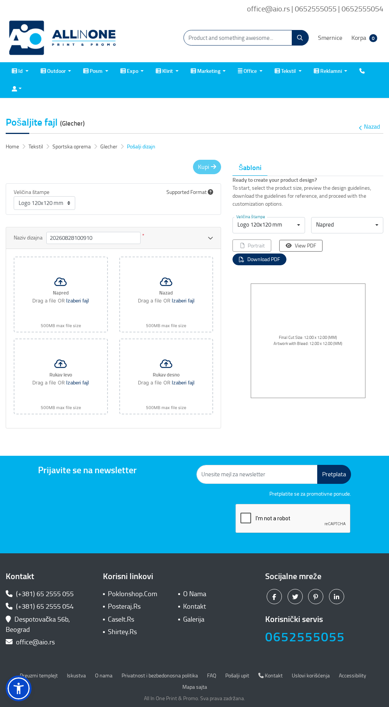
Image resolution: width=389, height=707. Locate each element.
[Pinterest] (316, 596)
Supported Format (187, 192)
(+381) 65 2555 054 (44, 606)
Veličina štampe (31, 192)
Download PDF (263, 259)
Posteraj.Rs (124, 606)
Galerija (193, 619)
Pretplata (334, 474)
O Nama (194, 594)
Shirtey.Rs (122, 632)
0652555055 (305, 637)
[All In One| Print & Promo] (63, 38)
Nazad (372, 126)
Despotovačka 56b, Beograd (38, 624)
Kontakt (194, 606)
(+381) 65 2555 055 (44, 594)
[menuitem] (20, 71)
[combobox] (268, 225)
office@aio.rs (34, 642)
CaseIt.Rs (121, 619)
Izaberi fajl (77, 300)
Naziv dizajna (28, 238)
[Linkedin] (337, 596)
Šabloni (250, 168)
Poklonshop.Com (132, 594)
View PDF (305, 245)
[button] (19, 688)
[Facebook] (275, 596)
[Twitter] (296, 596)
